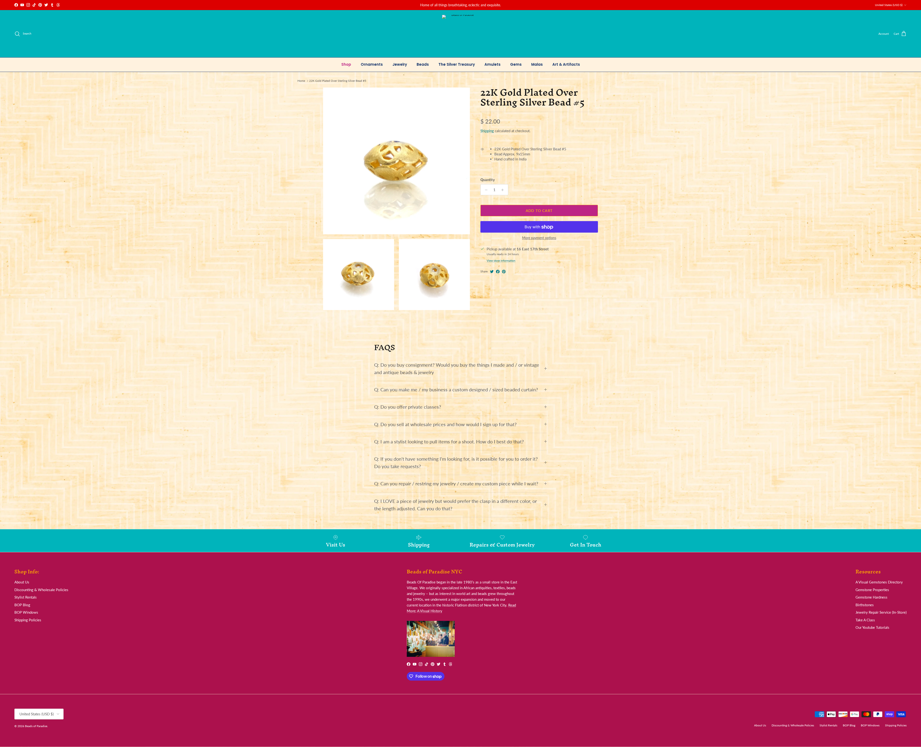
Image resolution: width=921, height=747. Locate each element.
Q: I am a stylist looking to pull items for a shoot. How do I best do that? (449, 441)
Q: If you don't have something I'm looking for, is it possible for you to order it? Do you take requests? (456, 462)
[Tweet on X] (492, 271)
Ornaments (372, 64)
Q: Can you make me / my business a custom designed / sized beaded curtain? (456, 389)
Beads (423, 64)
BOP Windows (26, 612)
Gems (516, 64)
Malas (537, 64)
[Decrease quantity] (485, 190)
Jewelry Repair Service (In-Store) (881, 612)
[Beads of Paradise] (460, 34)
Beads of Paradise (36, 726)
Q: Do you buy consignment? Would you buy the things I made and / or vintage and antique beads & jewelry (456, 368)
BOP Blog (22, 605)
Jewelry (399, 64)
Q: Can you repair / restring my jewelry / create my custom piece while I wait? (456, 483)
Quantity (487, 180)
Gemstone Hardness (871, 597)
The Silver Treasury (456, 64)
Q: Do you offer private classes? (407, 407)
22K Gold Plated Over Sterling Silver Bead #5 (337, 80)
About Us (21, 582)
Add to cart (539, 210)
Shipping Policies (27, 620)
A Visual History (429, 611)
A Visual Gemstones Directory (879, 582)
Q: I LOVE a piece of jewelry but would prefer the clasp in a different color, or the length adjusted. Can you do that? (455, 504)
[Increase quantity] (504, 190)
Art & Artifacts (566, 64)
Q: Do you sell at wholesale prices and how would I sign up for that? (445, 424)
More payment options (539, 238)
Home (301, 80)
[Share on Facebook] (498, 271)
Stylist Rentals (25, 597)
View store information (501, 261)
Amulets (492, 64)
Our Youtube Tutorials (872, 627)
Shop (346, 64)
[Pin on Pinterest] (504, 271)
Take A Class (865, 620)
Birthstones (865, 605)
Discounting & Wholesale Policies (41, 590)
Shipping (487, 131)
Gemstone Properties (872, 590)
